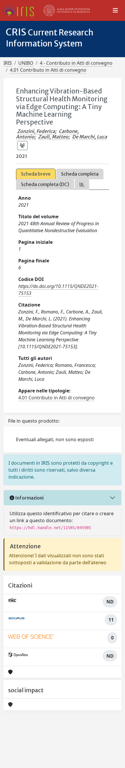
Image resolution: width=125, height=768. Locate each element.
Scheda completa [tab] (80, 174)
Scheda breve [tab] (36, 174)
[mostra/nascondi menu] (115, 10)
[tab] (82, 184)
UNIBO (25, 63)
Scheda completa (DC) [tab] (45, 184)
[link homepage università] (66, 10)
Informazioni (29, 498)
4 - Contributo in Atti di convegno (76, 63)
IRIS (7, 63)
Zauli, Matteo (53, 137)
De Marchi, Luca (89, 137)
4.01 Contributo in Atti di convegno (48, 70)
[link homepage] (21, 10)
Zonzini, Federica (36, 131)
